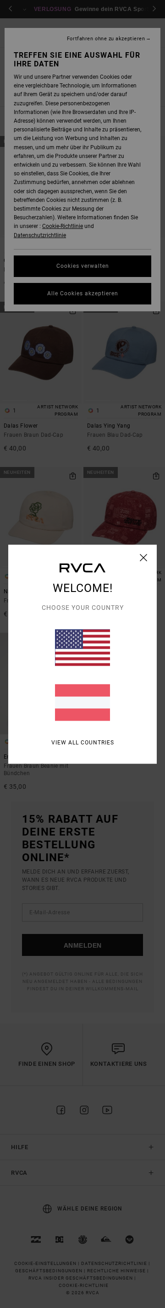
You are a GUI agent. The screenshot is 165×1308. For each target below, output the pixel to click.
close (144, 557)
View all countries (82, 742)
